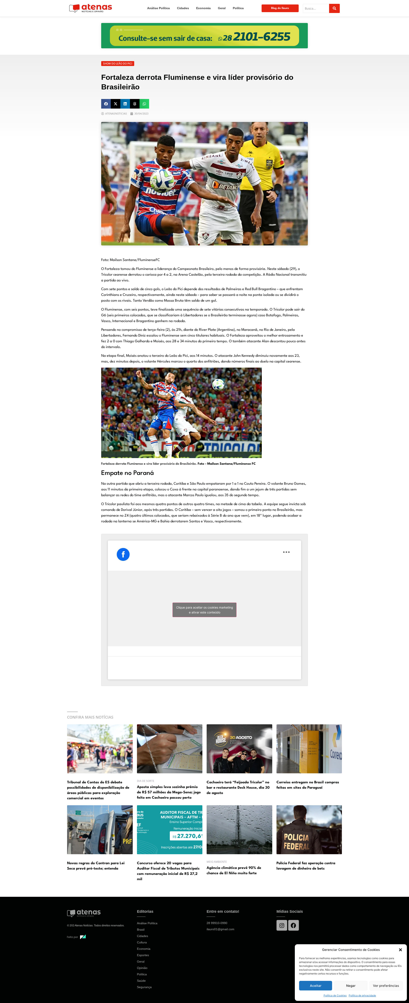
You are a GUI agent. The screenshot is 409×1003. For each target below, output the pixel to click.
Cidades (183, 8)
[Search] (334, 8)
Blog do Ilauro (280, 8)
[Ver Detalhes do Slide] (204, 35)
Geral (222, 8)
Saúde (141, 980)
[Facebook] (293, 925)
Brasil (140, 929)
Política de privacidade (362, 995)
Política (238, 8)
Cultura (142, 942)
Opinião (142, 968)
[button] (400, 950)
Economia (203, 8)
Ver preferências (386, 986)
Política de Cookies (335, 995)
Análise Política (158, 8)
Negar (351, 986)
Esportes (143, 955)
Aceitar (315, 986)
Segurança (144, 987)
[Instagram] (282, 925)
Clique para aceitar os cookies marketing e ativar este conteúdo (204, 610)
